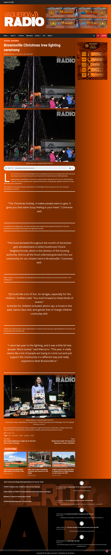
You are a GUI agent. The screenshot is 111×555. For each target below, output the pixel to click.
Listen (104, 35)
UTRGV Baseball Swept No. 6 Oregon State (18, 501)
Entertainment (14, 40)
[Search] (94, 35)
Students (26, 435)
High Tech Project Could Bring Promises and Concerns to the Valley (39, 459)
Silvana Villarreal (9, 54)
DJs (44, 35)
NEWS (21, 435)
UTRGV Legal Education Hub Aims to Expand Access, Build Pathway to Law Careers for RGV (63, 459)
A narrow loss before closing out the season (79, 514)
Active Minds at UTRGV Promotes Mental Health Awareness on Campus (27, 492)
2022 (9, 435)
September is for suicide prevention (80, 487)
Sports (13, 35)
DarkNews (61, 553)
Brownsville (7, 40)
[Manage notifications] (107, 551)
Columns (21, 35)
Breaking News (33, 463)
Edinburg (8, 463)
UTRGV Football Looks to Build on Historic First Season (22, 487)
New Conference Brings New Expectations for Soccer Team (15, 459)
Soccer (21, 463)
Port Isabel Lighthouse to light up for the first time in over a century (20, 441)
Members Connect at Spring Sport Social (17, 496)
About (49, 35)
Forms (37, 35)
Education (63, 465)
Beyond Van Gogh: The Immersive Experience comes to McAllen (63, 441)
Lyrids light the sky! (73, 541)
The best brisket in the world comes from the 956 (82, 527)
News (5, 35)
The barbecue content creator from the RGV (79, 500)
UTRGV (32, 435)
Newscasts (29, 35)
